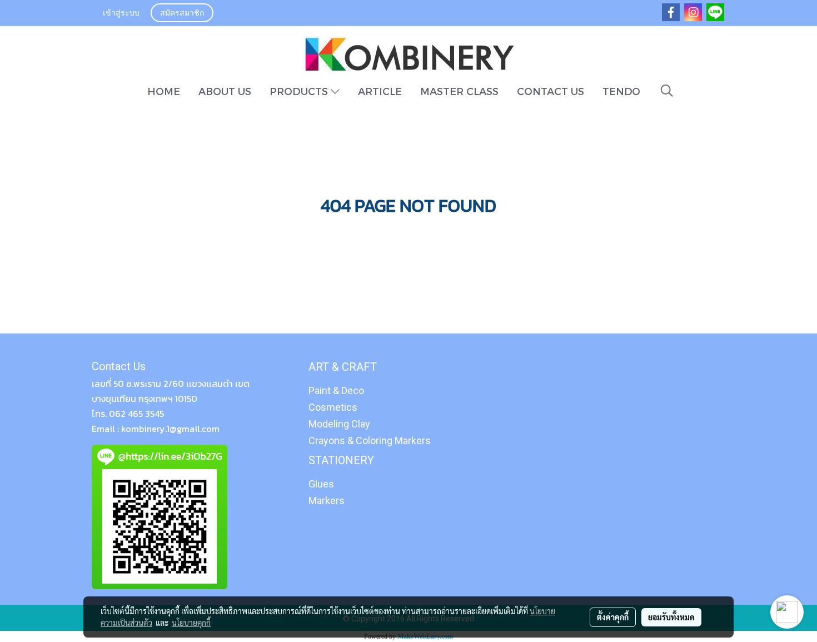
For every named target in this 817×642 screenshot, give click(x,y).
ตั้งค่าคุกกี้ (613, 617)
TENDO (621, 91)
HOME (163, 91)
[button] (667, 90)
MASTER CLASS (459, 91)
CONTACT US (550, 91)
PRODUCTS (300, 91)
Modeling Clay (339, 424)
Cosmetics (332, 407)
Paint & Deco (336, 390)
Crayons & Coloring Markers (369, 440)
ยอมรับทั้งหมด (671, 617)
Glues (321, 484)
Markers (326, 500)
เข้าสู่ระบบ (121, 13)
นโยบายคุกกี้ (191, 623)
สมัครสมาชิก (182, 13)
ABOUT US (224, 91)
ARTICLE (380, 91)
